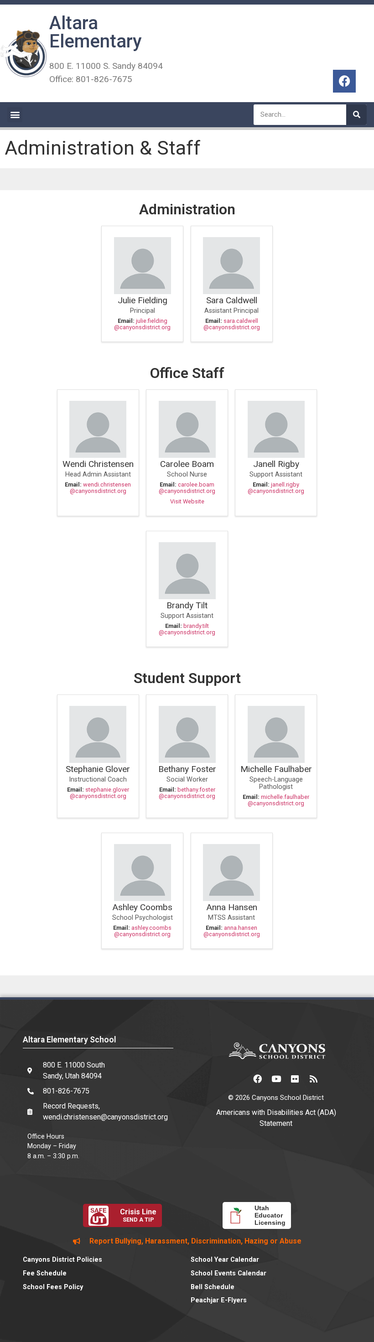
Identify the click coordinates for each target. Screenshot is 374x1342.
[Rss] (313, 1078)
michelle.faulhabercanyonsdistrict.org (278, 800)
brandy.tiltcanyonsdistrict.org (187, 629)
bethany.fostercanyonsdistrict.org (187, 792)
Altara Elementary (95, 32)
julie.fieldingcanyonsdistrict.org (142, 324)
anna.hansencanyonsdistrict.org (231, 931)
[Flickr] (294, 1078)
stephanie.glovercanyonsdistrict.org (99, 792)
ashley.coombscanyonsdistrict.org (142, 931)
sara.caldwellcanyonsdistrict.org (231, 324)
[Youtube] (276, 1078)
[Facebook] (344, 81)
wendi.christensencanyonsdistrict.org (100, 487)
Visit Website (187, 501)
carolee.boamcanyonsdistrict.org (187, 487)
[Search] (356, 114)
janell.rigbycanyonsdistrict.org (276, 487)
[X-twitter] (238, 1078)
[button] (14, 114)
